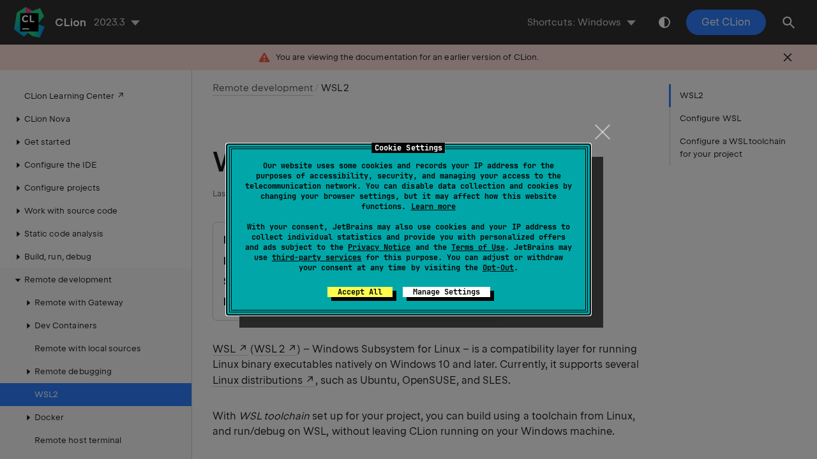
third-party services (316, 257)
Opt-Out (498, 268)
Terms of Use (478, 247)
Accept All (360, 292)
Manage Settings (446, 292)
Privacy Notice (379, 247)
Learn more (433, 206)
